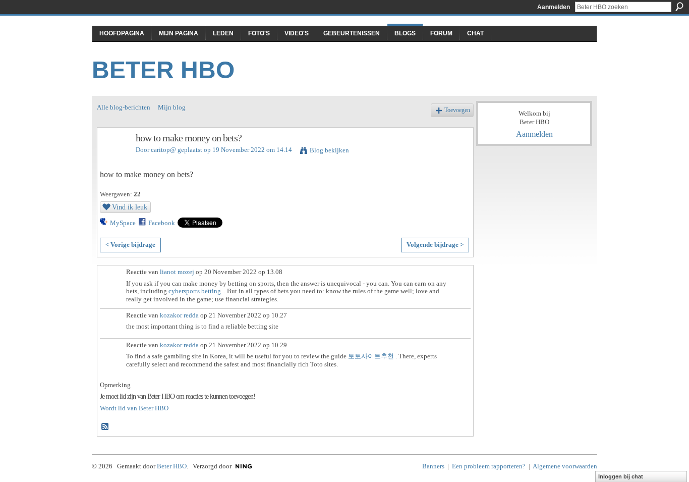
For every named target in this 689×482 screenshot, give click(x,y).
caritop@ (163, 149)
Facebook (161, 223)
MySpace (123, 223)
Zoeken (679, 6)
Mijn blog (172, 107)
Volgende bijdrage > (435, 244)
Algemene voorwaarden (565, 466)
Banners (433, 466)
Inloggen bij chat (620, 476)
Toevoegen (457, 110)
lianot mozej (177, 272)
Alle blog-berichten (123, 107)
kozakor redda (179, 315)
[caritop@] (113, 160)
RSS (105, 427)
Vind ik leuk (129, 207)
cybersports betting (194, 291)
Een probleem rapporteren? (489, 466)
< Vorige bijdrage (130, 244)
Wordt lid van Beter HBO (134, 408)
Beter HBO (163, 70)
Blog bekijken (329, 150)
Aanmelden (553, 7)
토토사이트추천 (371, 356)
